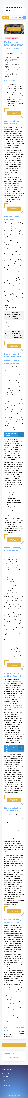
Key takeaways (10, 55)
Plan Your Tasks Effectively (11, 59)
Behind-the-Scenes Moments (11, 38)
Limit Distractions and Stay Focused (11, 70)
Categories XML (6, 1074)
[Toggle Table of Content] (20, 54)
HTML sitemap (6, 1085)
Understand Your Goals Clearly (12, 57)
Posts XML (5, 1076)
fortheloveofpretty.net (14, 9)
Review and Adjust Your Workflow (13, 73)
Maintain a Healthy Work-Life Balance (12, 75)
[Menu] (7, 14)
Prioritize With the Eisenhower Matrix (12, 61)
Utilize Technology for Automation (13, 67)
